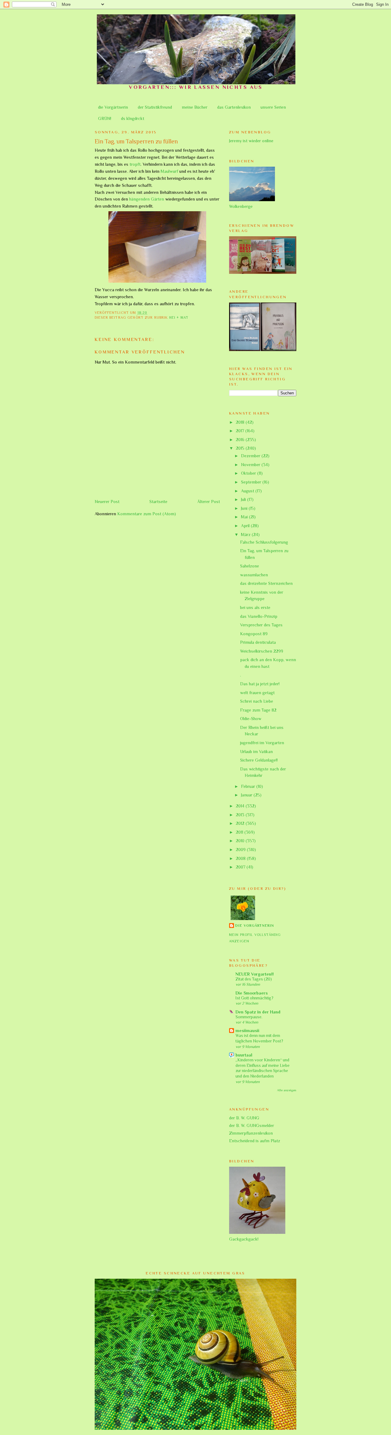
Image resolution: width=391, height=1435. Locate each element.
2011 (240, 832)
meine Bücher (194, 107)
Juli (244, 499)
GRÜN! (104, 118)
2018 (241, 422)
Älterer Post (208, 501)
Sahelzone (249, 565)
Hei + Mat (178, 318)
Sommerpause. (249, 1017)
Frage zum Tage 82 (258, 710)
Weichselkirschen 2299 (261, 651)
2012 (241, 823)
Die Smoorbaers (252, 993)
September (251, 482)
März (246, 534)
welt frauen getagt (257, 692)
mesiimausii (247, 1030)
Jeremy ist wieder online (251, 140)
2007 (241, 866)
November (251, 464)
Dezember (251, 455)
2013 (241, 814)
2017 (240, 430)
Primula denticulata (258, 642)
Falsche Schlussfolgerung (264, 542)
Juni (245, 508)
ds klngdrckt (132, 118)
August (248, 490)
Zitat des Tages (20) (254, 979)
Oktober (249, 473)
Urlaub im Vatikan (256, 751)
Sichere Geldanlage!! (259, 760)
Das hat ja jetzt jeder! (260, 683)
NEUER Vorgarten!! (255, 974)
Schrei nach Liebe (256, 701)
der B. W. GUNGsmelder (251, 1125)
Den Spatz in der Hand (258, 1011)
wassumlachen (254, 574)
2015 (241, 448)
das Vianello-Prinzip (258, 616)
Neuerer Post (107, 501)
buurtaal (244, 1055)
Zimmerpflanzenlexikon (251, 1133)
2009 (241, 849)
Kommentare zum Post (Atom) (146, 513)
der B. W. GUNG (244, 1117)
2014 (241, 805)
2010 (241, 840)
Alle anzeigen (286, 1090)
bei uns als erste (255, 607)
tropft (135, 164)
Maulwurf (169, 171)
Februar (248, 786)
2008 (241, 858)
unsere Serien (273, 107)
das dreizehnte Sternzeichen (266, 583)
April (246, 525)
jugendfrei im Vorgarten (262, 742)
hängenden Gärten (146, 199)
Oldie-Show (250, 718)
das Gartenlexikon (234, 107)
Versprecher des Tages (261, 624)
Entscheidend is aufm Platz (254, 1140)
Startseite (158, 501)
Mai (245, 516)
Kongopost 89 (254, 633)
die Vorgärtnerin (113, 107)
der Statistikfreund (155, 107)
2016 (241, 439)
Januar (247, 794)
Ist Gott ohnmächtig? (254, 998)
